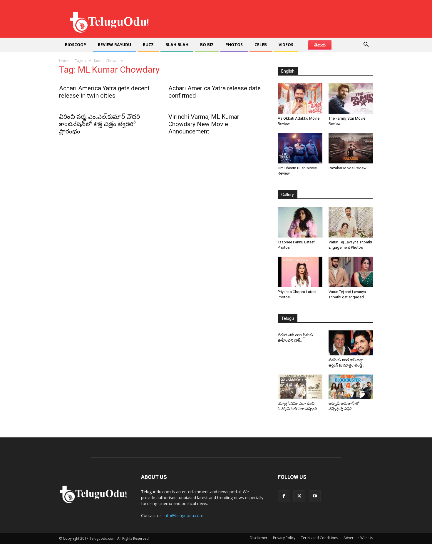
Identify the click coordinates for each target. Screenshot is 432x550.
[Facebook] (283, 496)
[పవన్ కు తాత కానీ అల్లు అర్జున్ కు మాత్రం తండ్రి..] (351, 342)
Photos (234, 44)
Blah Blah (176, 44)
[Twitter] (299, 496)
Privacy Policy (284, 537)
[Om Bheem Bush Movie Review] (300, 148)
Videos (286, 44)
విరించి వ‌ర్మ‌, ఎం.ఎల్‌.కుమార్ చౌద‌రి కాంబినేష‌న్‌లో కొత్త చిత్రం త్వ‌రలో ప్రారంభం (99, 124)
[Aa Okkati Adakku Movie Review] (300, 98)
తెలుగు (320, 45)
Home (64, 60)
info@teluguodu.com (183, 515)
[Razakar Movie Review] (351, 148)
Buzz (148, 44)
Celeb (260, 44)
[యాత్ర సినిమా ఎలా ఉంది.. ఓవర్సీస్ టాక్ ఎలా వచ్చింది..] (300, 387)
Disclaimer (258, 537)
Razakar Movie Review (347, 168)
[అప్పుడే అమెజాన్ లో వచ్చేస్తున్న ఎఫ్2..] (351, 387)
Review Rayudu (114, 44)
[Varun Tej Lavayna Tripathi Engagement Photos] (351, 222)
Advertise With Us (358, 537)
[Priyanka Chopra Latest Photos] (300, 272)
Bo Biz (207, 44)
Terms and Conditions (319, 537)
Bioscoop (75, 44)
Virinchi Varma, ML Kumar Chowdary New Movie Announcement (203, 124)
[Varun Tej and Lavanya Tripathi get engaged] (351, 272)
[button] (366, 45)
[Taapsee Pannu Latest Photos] (300, 222)
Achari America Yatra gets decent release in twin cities (104, 92)
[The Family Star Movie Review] (351, 98)
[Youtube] (315, 496)
